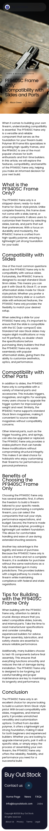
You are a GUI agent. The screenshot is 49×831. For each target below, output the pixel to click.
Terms (29, 821)
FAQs (38, 796)
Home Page (13, 796)
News (27, 796)
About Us (10, 821)
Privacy (20, 821)
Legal (37, 821)
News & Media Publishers (20, 74)
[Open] (41, 7)
